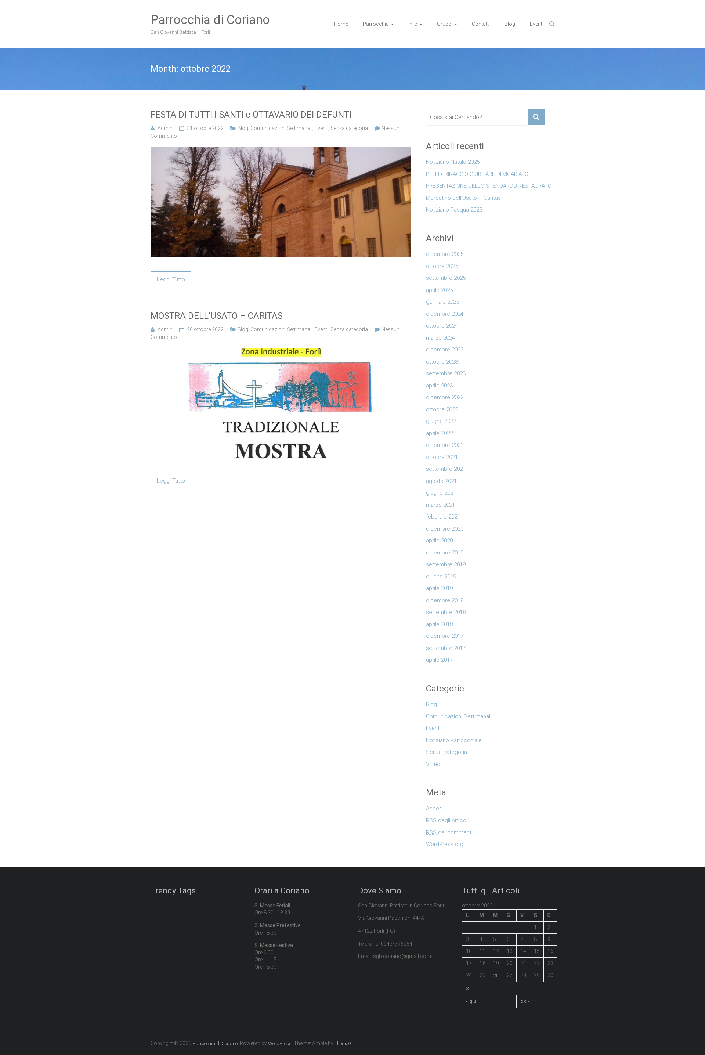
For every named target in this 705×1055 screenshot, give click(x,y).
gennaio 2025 (442, 302)
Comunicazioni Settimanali (281, 128)
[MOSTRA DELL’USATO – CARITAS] (281, 352)
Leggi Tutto (171, 279)
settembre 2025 (446, 278)
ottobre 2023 (442, 361)
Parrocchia (376, 24)
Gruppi (444, 24)
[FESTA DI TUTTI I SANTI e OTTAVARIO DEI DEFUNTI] (281, 151)
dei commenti (449, 832)
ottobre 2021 (442, 457)
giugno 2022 (441, 421)
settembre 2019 (446, 564)
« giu (471, 1001)
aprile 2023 (439, 385)
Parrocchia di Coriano (210, 19)
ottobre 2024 (442, 325)
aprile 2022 (439, 433)
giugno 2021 (441, 492)
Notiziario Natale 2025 (453, 162)
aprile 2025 (439, 290)
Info (412, 24)
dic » (525, 1001)
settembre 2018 (446, 612)
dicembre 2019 (444, 552)
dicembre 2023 (444, 349)
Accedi (435, 808)
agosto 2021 (441, 481)
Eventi (536, 24)
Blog (510, 24)
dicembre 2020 (444, 528)
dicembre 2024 (444, 314)
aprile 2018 (439, 624)
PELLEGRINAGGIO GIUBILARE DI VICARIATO (477, 174)
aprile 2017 (439, 660)
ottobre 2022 (442, 409)
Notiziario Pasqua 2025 (454, 209)
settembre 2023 (446, 373)
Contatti (481, 24)
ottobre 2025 (442, 266)
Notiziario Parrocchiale (454, 740)
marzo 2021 (440, 505)
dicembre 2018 (444, 600)
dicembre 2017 (444, 636)
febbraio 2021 (443, 516)
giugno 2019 (441, 576)
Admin (165, 128)
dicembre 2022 (444, 397)
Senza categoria (349, 128)
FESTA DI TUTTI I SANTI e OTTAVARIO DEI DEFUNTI (251, 114)
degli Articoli (447, 820)
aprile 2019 (439, 588)
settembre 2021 (446, 469)
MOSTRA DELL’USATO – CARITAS (217, 316)
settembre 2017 (446, 648)
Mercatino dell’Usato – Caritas (463, 198)
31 (468, 988)
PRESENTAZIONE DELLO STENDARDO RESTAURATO (489, 186)
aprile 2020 (439, 540)
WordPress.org (444, 844)
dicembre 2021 (444, 445)
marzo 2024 (440, 338)
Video (433, 764)
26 (495, 975)
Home (341, 24)
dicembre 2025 (444, 254)
